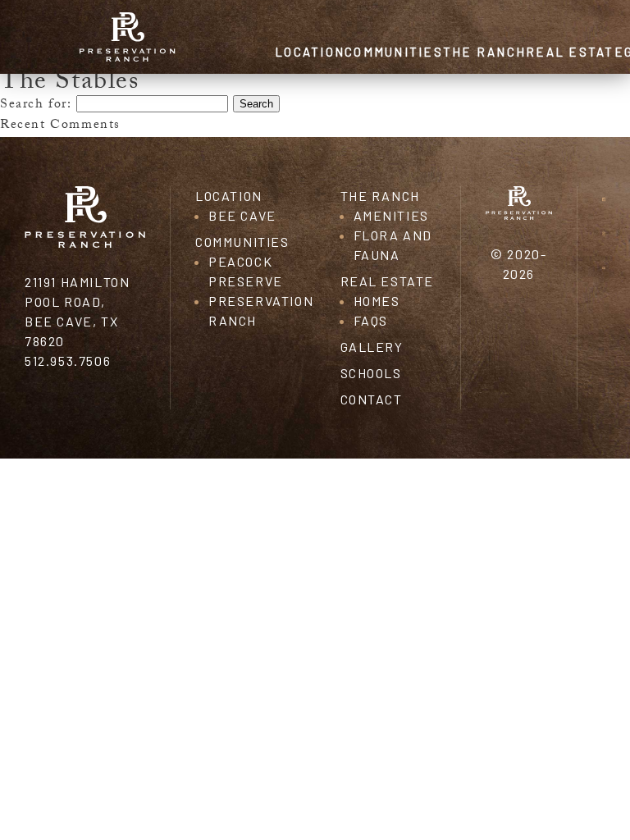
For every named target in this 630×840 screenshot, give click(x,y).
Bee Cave (242, 215)
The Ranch (484, 51)
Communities (394, 51)
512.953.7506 (68, 360)
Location (310, 51)
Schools (371, 373)
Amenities (391, 215)
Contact (371, 399)
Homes (377, 300)
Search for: (36, 105)
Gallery (372, 346)
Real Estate (575, 51)
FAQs (371, 320)
